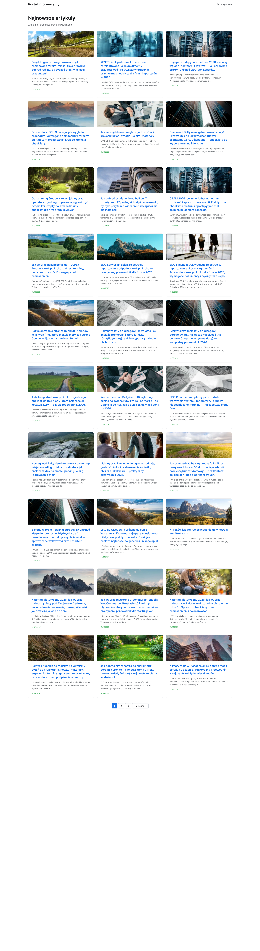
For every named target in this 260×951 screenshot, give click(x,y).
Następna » (140, 706)
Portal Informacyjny (43, 4)
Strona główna (224, 4)
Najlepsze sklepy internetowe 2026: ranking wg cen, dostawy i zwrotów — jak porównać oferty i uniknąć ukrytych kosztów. (198, 66)
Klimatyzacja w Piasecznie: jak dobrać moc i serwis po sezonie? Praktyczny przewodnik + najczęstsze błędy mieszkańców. (198, 669)
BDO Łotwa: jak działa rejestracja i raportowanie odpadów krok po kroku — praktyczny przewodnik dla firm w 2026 (126, 268)
